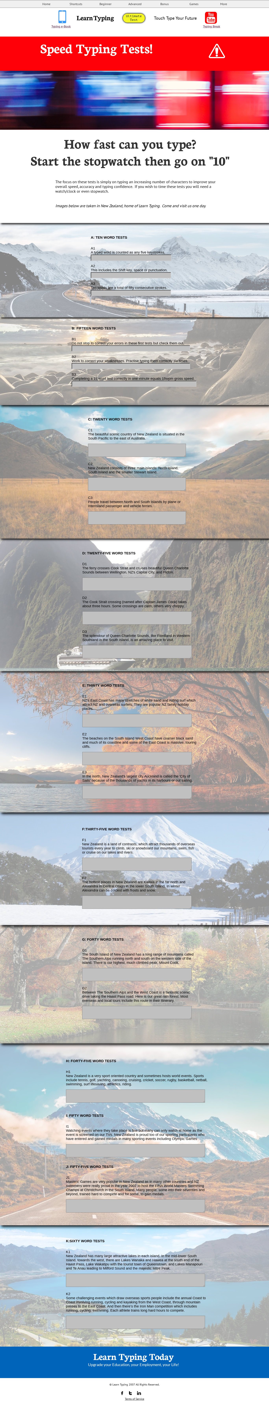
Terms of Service (134, 1399)
